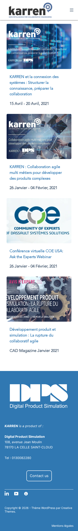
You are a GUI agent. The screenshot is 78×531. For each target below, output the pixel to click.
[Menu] (71, 10)
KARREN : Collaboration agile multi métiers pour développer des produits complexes (36, 172)
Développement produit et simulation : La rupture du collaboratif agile (33, 335)
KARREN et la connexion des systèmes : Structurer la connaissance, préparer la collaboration (34, 85)
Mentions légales (62, 525)
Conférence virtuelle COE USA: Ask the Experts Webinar (36, 254)
